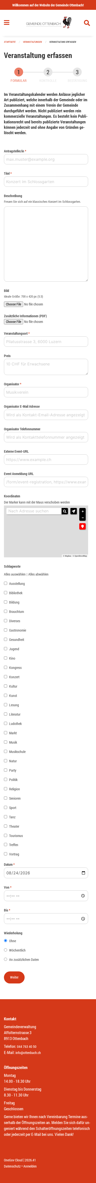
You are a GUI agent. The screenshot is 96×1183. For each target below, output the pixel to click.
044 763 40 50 (26, 1046)
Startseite (10, 41)
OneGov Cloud (13, 1160)
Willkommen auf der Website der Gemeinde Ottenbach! (48, 5)
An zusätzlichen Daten (24, 959)
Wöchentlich (17, 950)
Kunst (13, 695)
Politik (13, 779)
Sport (12, 807)
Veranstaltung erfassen (62, 41)
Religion (14, 789)
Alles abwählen (38, 574)
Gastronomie (17, 630)
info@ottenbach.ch (28, 1052)
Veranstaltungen (32, 41)
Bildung (14, 602)
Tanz (12, 817)
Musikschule (17, 751)
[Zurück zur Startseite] (48, 22)
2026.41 (30, 1160)
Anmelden (30, 1166)
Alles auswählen (15, 574)
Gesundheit (16, 639)
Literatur (14, 714)
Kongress (15, 667)
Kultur (13, 686)
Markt (13, 733)
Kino (12, 658)
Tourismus (16, 835)
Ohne (12, 940)
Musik (13, 742)
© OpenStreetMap (80, 556)
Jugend (14, 649)
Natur (13, 761)
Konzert (14, 677)
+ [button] (83, 511)
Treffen (13, 844)
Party (12, 770)
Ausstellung (17, 583)
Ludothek (15, 723)
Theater (14, 826)
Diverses (14, 621)
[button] (73, 511)
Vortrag (14, 854)
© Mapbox (67, 556)
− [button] (83, 518)
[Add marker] (82, 526)
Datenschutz (12, 1166)
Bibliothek (15, 593)
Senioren (15, 798)
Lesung (14, 705)
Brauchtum (16, 611)
